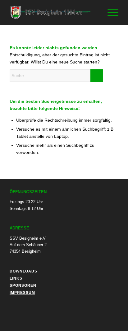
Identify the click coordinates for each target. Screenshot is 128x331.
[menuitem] (95, 12)
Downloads (23, 271)
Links (16, 278)
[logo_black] (53, 12)
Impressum (22, 292)
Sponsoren (23, 285)
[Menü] (109, 12)
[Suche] (95, 12)
